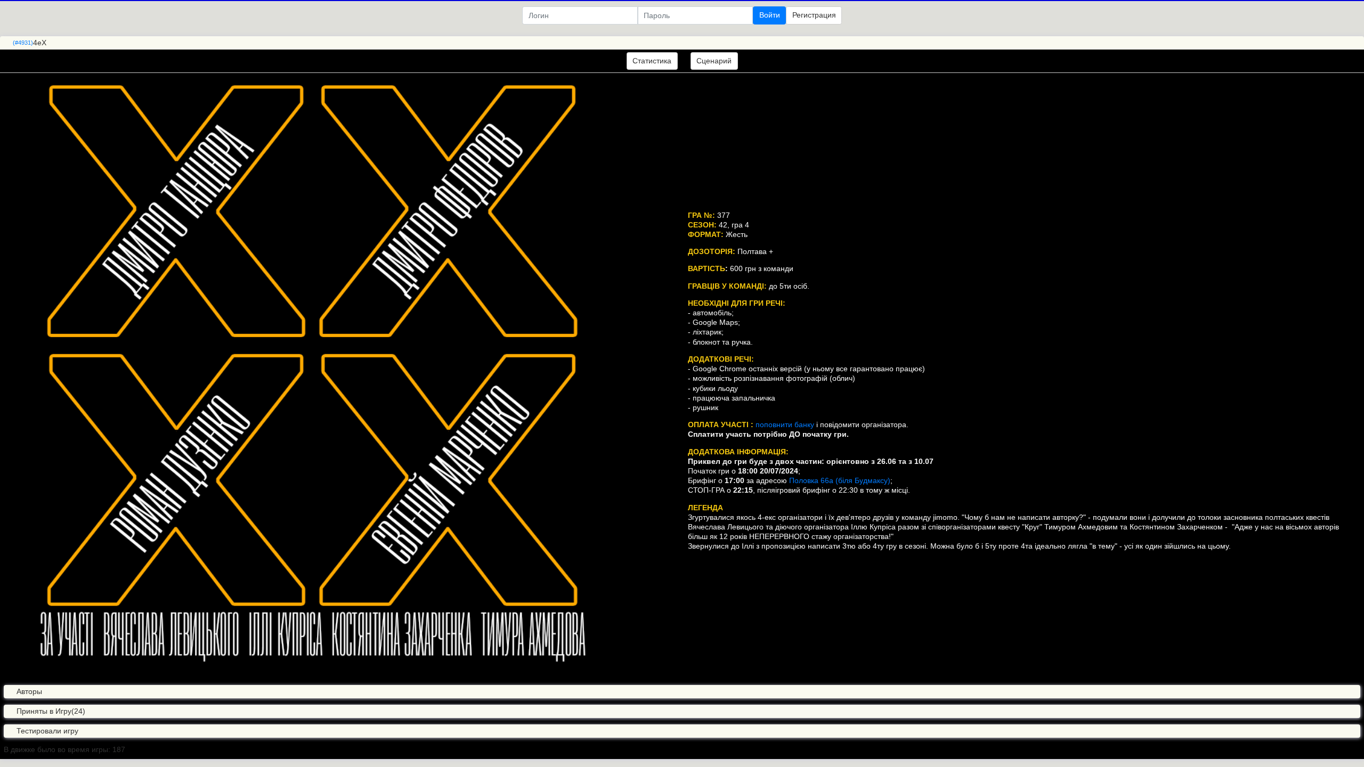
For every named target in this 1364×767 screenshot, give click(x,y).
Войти (769, 15)
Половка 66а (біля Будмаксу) (839, 480)
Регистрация (814, 15)
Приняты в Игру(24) (51, 711)
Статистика (651, 60)
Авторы (29, 691)
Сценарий (714, 60)
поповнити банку (785, 424)
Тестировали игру (47, 731)
